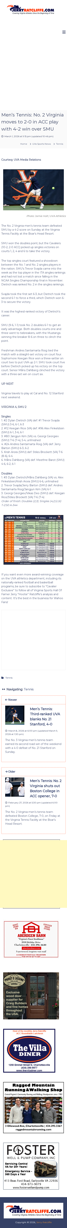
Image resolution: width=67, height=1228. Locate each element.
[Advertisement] (33, 74)
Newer (12, 699)
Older (11, 771)
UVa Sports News (41, 143)
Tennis (59, 143)
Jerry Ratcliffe (44, 1222)
